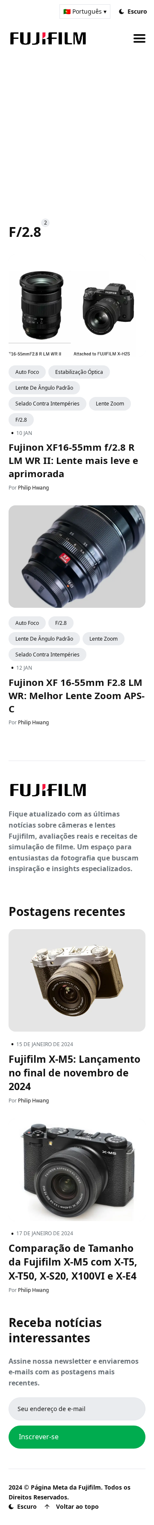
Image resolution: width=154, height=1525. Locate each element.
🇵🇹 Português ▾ (85, 11)
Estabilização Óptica (79, 372)
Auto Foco (27, 372)
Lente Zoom (110, 403)
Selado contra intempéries (47, 403)
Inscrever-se (39, 1436)
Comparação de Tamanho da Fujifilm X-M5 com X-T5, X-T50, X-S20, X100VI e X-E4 (73, 1261)
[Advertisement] (77, 128)
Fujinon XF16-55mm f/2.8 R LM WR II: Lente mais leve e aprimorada (73, 460)
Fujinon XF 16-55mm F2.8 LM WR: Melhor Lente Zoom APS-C (77, 695)
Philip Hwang (33, 487)
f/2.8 (21, 419)
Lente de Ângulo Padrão (44, 387)
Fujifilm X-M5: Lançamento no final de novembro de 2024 (74, 1072)
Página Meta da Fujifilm (66, 1487)
